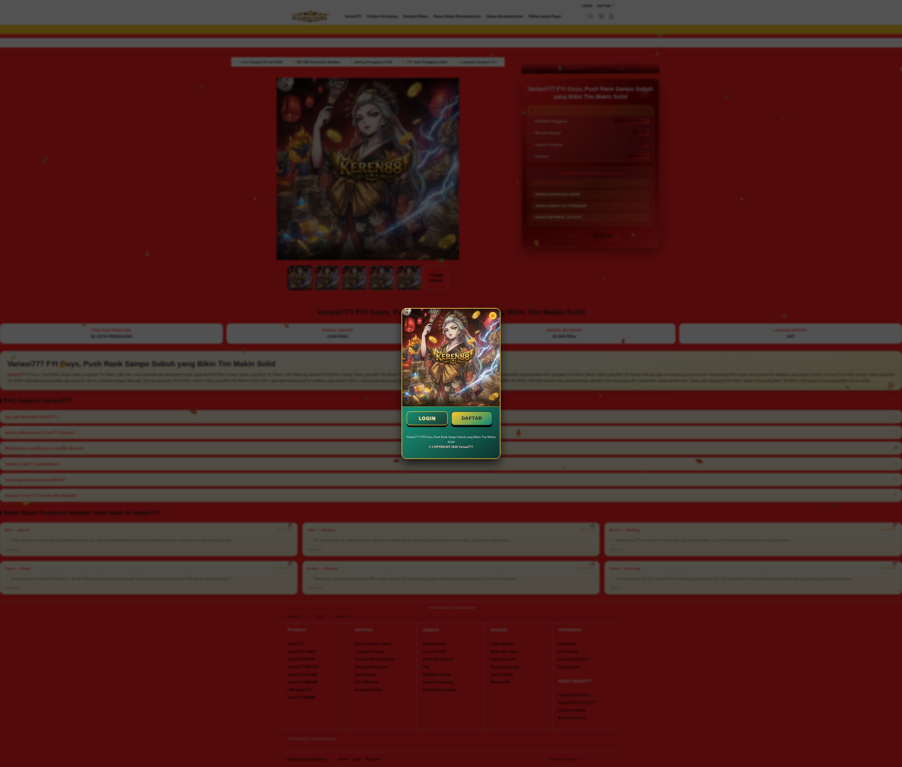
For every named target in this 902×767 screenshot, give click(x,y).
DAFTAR (472, 418)
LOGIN (427, 418)
